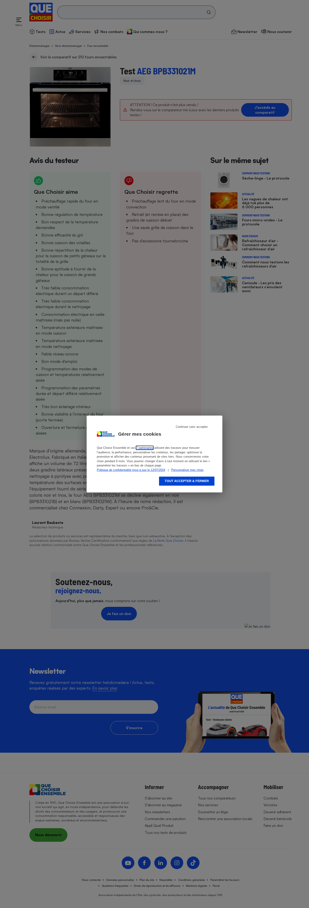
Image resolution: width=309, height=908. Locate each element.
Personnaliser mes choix (187, 470)
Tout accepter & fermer (187, 481)
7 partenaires (144, 447)
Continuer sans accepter (192, 426)
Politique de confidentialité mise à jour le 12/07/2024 (131, 470)
